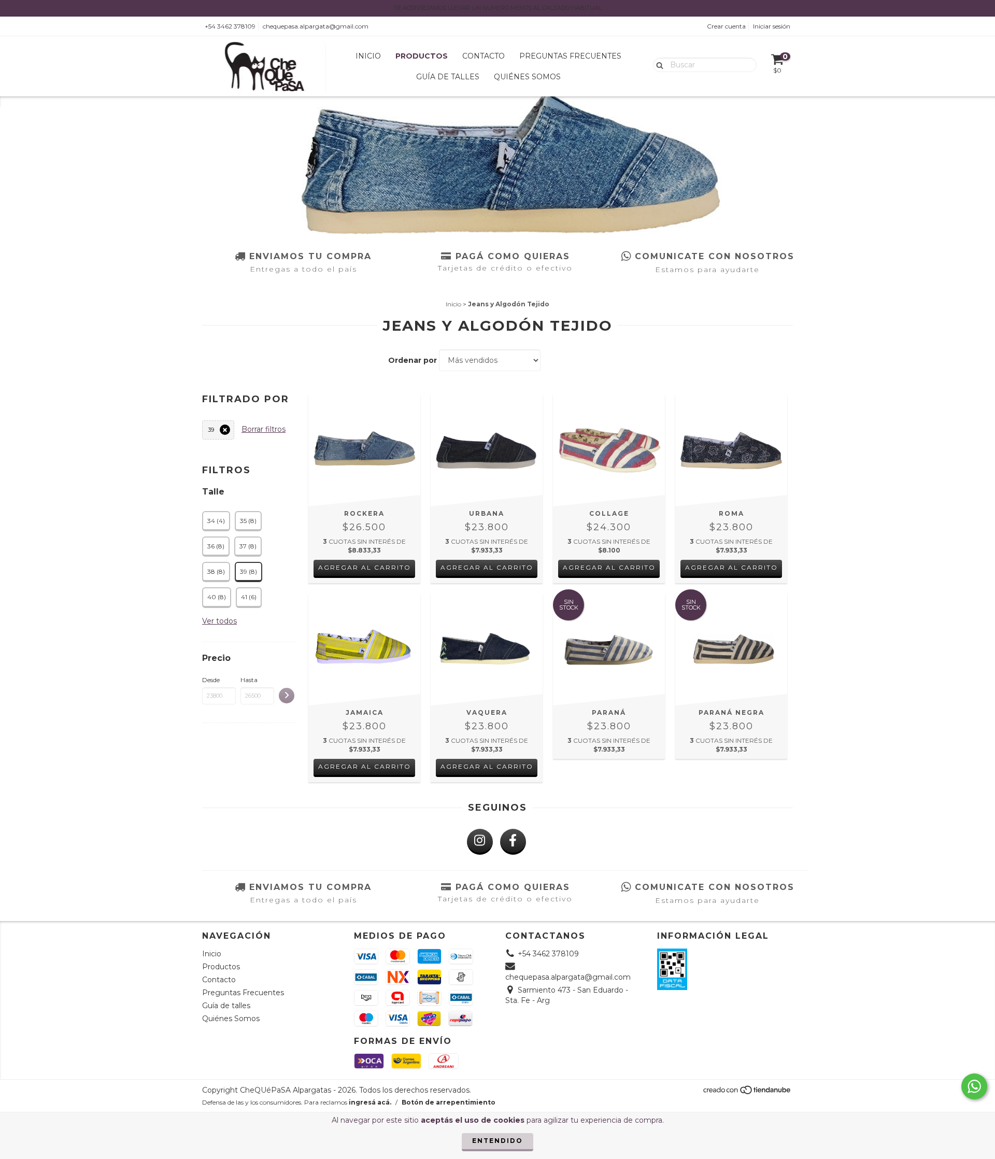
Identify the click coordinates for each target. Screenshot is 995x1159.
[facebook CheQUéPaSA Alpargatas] (513, 842)
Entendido (497, 1140)
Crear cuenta (726, 26)
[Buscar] (657, 64)
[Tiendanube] (747, 1093)
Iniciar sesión (771, 26)
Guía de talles (447, 76)
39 (211, 429)
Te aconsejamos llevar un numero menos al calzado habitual (498, 7)
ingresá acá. (370, 1102)
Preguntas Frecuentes (570, 56)
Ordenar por (412, 360)
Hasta (249, 680)
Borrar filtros (263, 429)
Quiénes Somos (527, 76)
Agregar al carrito (364, 567)
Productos (421, 56)
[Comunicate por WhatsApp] (974, 1086)
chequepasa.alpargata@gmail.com (315, 26)
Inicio (368, 56)
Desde (211, 680)
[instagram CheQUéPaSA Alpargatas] (480, 842)
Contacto (483, 56)
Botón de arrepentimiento (448, 1102)
